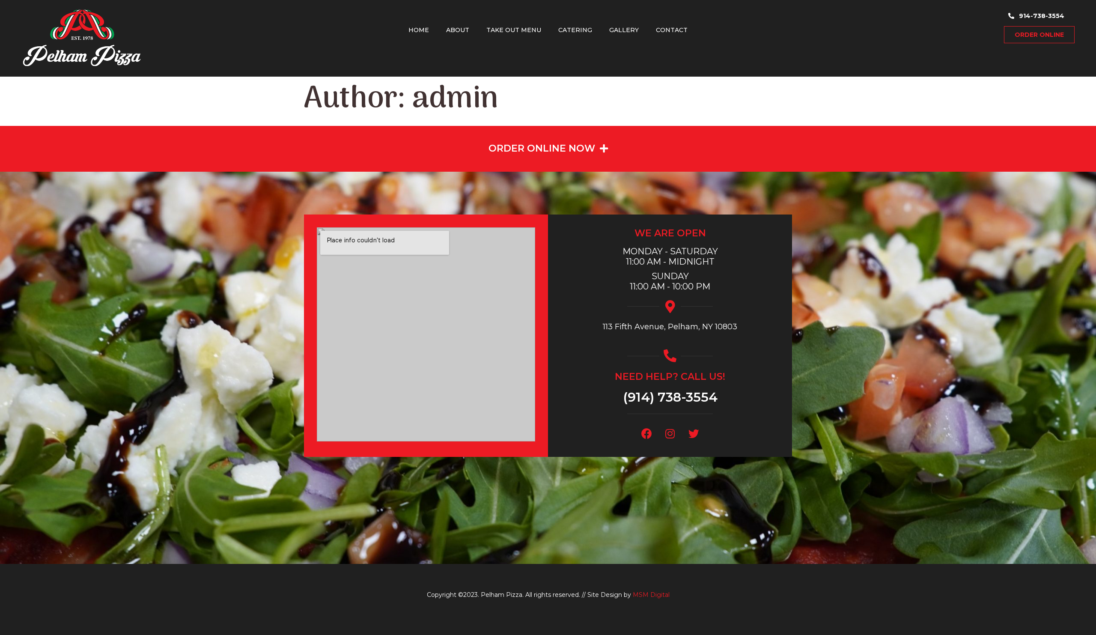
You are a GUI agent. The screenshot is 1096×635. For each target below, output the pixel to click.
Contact (672, 30)
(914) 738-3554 (670, 397)
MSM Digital (651, 595)
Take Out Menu (513, 30)
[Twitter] (693, 433)
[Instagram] (670, 433)
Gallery (624, 30)
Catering (575, 30)
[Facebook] (646, 433)
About (457, 30)
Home (418, 30)
